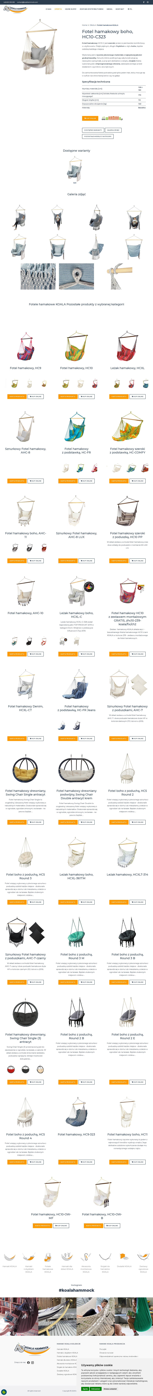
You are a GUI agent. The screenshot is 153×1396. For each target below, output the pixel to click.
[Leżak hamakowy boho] (62, 641)
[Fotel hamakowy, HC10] (76, 346)
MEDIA (109, 9)
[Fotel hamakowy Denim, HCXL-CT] (25, 684)
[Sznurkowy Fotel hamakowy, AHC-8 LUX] (76, 511)
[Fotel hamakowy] (21, 383)
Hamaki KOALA (63, 1349)
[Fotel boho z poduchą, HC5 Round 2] (127, 768)
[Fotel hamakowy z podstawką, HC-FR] (76, 426)
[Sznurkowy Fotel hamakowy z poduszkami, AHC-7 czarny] (25, 932)
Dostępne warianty (93, 130)
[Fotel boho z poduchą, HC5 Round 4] (25, 1112)
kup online (91, 118)
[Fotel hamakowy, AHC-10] (25, 591)
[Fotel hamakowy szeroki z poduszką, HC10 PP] (127, 511)
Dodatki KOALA (63, 1371)
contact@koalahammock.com (27, 2)
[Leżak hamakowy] (124, 383)
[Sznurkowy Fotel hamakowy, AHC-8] (25, 426)
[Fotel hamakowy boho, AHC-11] (25, 511)
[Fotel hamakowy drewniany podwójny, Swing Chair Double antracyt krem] (76, 768)
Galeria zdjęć (113, 130)
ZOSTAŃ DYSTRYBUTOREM (91, 9)
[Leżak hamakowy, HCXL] (127, 346)
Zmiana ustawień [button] (110, 1389)
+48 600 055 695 (9, 2)
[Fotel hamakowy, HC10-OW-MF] (51, 1192)
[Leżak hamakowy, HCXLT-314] (127, 852)
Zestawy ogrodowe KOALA (67, 1374)
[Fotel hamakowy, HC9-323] (76, 1112)
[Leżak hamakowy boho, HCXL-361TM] (76, 852)
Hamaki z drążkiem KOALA (67, 1353)
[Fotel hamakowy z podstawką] (73, 468)
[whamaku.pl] (112, 118)
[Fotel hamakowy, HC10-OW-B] (102, 1192)
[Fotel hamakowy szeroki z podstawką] (123, 468)
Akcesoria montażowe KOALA (68, 1364)
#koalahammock (76, 1290)
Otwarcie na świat (106, 1353)
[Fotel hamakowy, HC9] (25, 346)
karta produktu (17, 396)
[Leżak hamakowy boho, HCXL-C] (76, 591)
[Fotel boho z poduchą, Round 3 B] (127, 932)
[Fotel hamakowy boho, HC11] (127, 1112)
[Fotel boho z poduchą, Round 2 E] (127, 1012)
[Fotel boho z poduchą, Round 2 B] (76, 1012)
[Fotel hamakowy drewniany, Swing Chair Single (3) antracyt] (25, 1012)
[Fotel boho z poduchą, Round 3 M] (76, 932)
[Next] (44, 384)
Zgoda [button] (85, 1389)
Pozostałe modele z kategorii (97, 136)
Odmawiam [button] (95, 1389)
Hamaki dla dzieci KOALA (67, 1360)
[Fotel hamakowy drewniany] (9, 1069)
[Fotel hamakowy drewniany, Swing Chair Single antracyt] (25, 768)
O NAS (48, 9)
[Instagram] (32, 1362)
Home (84, 25)
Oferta (92, 25)
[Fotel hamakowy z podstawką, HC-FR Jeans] (76, 684)
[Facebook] (28, 1362)
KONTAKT (120, 9)
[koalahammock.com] (15, 9)
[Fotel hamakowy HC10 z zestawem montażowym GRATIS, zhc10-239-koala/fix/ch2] (127, 591)
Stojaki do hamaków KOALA (68, 1367)
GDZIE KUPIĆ (70, 9)
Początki (102, 1349)
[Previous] (7, 384)
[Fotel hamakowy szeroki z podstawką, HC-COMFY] (127, 426)
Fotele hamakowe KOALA (107, 25)
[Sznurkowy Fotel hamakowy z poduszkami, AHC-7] (127, 684)
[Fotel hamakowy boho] (22, 548)
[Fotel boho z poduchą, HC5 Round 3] (25, 852)
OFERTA (58, 9)
